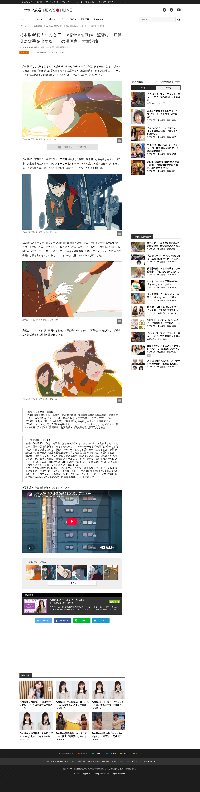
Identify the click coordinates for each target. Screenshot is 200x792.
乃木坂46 (63, 52)
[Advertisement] (156, 51)
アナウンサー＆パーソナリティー (59, 2)
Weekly (168, 88)
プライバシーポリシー (120, 761)
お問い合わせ (136, 761)
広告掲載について (151, 761)
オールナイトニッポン (86, 2)
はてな (101, 620)
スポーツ (51, 19)
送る (81, 620)
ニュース (38, 19)
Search (179, 19)
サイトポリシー (93, 761)
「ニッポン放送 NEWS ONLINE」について (59, 761)
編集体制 (105, 761)
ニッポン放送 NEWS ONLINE (51, 10)
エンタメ (26, 19)
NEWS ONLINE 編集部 (31, 47)
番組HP (114, 601)
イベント (124, 2)
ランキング (98, 19)
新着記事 (85, 19)
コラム (62, 19)
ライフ (73, 19)
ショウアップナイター (108, 2)
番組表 (39, 2)
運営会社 (81, 761)
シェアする (62, 620)
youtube (179, 10)
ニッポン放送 (27, 2)
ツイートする (43, 620)
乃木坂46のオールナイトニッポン (43, 52)
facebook (164, 10)
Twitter (171, 10)
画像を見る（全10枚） (75, 147)
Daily (143, 88)
